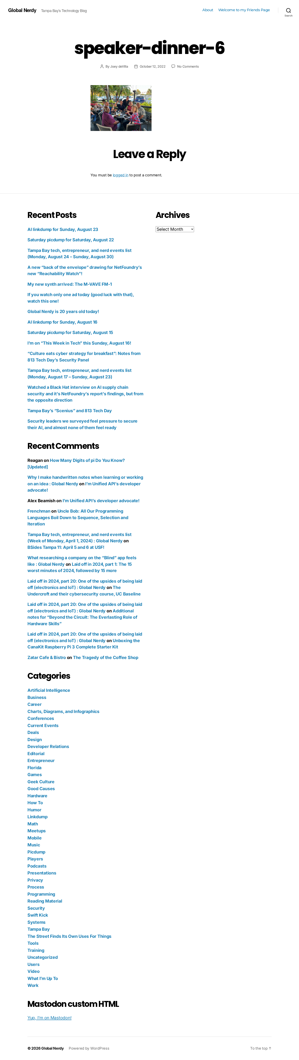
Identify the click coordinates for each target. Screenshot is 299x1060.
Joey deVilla (119, 66)
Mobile (34, 837)
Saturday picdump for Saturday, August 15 (70, 332)
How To (35, 802)
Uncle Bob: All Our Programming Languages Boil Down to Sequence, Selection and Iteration (77, 517)
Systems (36, 922)
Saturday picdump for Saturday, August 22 (70, 239)
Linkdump (37, 816)
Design (34, 739)
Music (33, 844)
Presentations (41, 872)
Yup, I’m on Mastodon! (49, 1017)
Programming (41, 894)
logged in (121, 175)
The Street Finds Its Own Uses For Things (69, 936)
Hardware (37, 795)
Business (36, 697)
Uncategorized (42, 957)
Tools (33, 943)
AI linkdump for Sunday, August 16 (62, 322)
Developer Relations (48, 746)
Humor (34, 809)
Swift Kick (37, 915)
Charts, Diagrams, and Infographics (63, 711)
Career (34, 704)
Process (35, 887)
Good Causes (41, 788)
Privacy (35, 880)
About (207, 10)
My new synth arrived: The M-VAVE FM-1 (69, 284)
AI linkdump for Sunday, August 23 (62, 229)
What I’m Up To (42, 978)
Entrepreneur (41, 760)
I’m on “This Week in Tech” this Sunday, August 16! (79, 343)
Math (32, 823)
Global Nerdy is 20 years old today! (63, 311)
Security (36, 908)
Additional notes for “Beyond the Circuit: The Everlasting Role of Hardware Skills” (82, 617)
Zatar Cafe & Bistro (46, 657)
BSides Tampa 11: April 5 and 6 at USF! (65, 547)
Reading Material (44, 901)
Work (32, 985)
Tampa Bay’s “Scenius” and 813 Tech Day (69, 410)
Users (33, 964)
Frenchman (38, 511)
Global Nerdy (22, 10)
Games (34, 774)
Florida (34, 767)
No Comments (188, 66)
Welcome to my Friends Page (244, 10)
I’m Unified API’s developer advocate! (101, 500)
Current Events (43, 725)
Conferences (40, 718)
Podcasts (37, 866)
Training (35, 950)
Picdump (36, 852)
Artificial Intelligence (48, 690)
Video (33, 971)
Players (35, 858)
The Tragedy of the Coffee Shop (105, 657)
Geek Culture (41, 781)
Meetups (36, 830)
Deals (33, 732)
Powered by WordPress (89, 1048)
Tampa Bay (38, 929)
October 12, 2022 (153, 66)
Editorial (36, 753)
